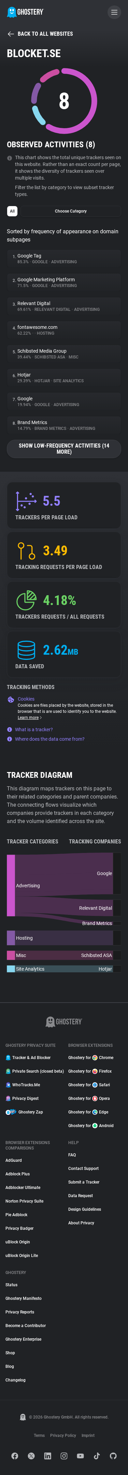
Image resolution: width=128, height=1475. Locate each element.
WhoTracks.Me (26, 1085)
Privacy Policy (63, 1435)
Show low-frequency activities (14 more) (64, 448)
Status (11, 1285)
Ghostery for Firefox (90, 1071)
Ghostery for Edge (88, 1112)
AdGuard (13, 1160)
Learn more (28, 717)
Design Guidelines (84, 1209)
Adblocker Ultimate (22, 1187)
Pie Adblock (16, 1214)
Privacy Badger (19, 1228)
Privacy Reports (19, 1312)
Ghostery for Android (91, 1125)
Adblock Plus (17, 1174)
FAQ (72, 1155)
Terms (39, 1435)
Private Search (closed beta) (36, 1071)
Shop (10, 1353)
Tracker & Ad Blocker (31, 1057)
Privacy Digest (25, 1098)
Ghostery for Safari (89, 1085)
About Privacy (81, 1223)
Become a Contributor (25, 1325)
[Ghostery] (25, 12)
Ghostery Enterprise (23, 1339)
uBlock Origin (17, 1242)
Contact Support (83, 1168)
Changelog (15, 1380)
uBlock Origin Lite (21, 1255)
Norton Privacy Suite (24, 1201)
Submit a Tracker (83, 1182)
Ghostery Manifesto (23, 1298)
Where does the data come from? (50, 739)
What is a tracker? (34, 729)
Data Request (80, 1195)
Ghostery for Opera (89, 1098)
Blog (9, 1366)
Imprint (88, 1435)
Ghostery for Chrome (90, 1057)
